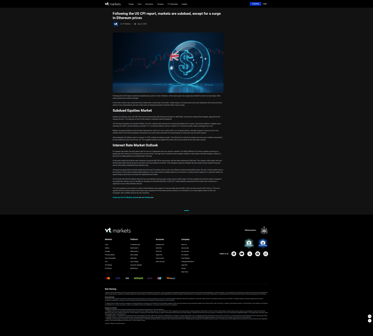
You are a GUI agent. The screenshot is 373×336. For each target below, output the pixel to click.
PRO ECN (158, 251)
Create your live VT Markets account (125, 197)
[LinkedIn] (233, 253)
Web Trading (134, 255)
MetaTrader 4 (134, 251)
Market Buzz (134, 268)
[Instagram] (265, 253)
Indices (107, 248)
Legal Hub (184, 265)
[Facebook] (257, 253)
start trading (146, 197)
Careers (183, 268)
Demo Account (160, 261)
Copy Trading (134, 261)
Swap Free (159, 255)
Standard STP (160, 244)
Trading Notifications (187, 261)
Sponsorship (185, 248)
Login (265, 4)
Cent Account (160, 258)
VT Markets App (135, 244)
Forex (106, 244)
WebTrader (133, 258)
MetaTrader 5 (134, 248)
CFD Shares (108, 265)
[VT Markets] (113, 4)
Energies (107, 251)
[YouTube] (241, 253)
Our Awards (184, 255)
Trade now (255, 4)
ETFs (106, 261)
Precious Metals (110, 255)
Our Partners (185, 251)
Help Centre (184, 272)
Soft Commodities (110, 258)
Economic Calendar (136, 265)
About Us (184, 244)
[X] (249, 253)
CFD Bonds (108, 268)
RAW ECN (159, 248)
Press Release (185, 258)
